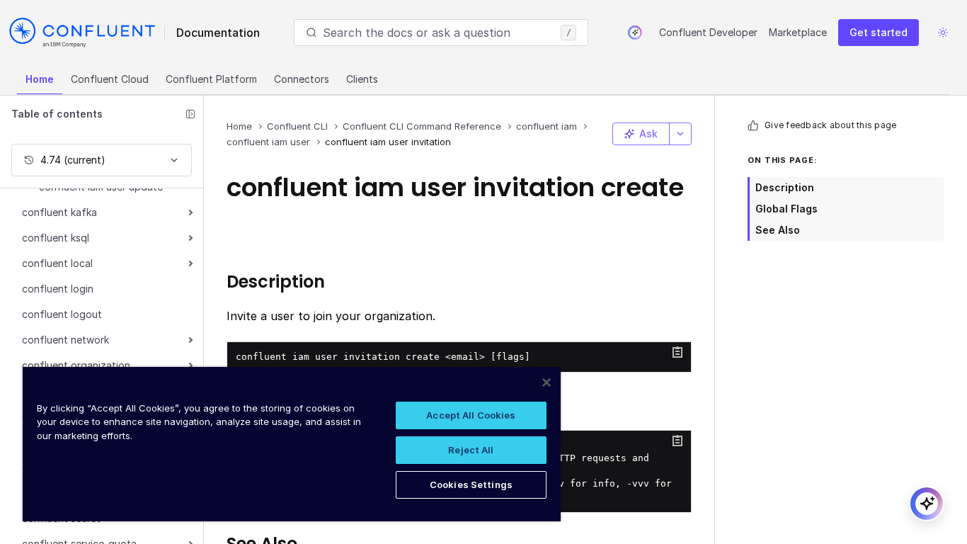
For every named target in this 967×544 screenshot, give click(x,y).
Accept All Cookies (470, 415)
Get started (878, 32)
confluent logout (62, 314)
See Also (777, 230)
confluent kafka (59, 212)
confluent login (57, 289)
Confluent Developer (708, 32)
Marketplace (798, 32)
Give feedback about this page (830, 125)
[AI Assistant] (635, 32)
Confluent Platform (211, 79)
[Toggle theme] (943, 32)
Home (39, 79)
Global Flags (786, 209)
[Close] (546, 382)
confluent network (65, 340)
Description (784, 187)
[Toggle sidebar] (190, 114)
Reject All (470, 449)
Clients (362, 79)
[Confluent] (82, 32)
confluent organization (76, 365)
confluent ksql (55, 238)
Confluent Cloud (110, 79)
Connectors (301, 79)
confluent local (57, 263)
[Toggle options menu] (680, 133)
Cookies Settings (471, 484)
